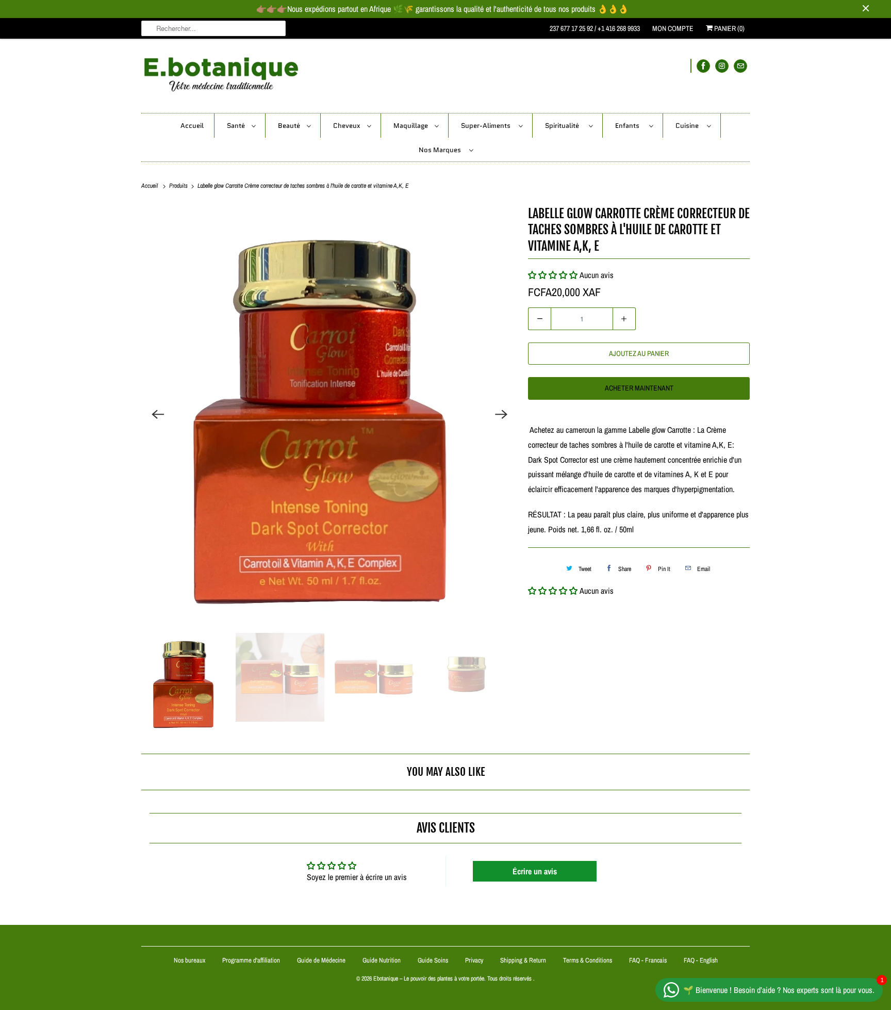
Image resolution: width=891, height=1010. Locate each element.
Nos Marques (441, 150)
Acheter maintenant (639, 388)
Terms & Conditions (587, 960)
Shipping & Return (523, 960)
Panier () (729, 28)
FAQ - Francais (648, 960)
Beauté (290, 126)
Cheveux (347, 126)
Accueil (192, 126)
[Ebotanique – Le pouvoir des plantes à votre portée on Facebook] (703, 65)
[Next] (501, 414)
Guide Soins (434, 960)
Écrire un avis (535, 871)
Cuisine (688, 126)
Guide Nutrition (382, 960)
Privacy (474, 960)
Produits (179, 186)
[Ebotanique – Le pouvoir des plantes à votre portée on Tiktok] (690, 65)
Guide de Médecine (322, 960)
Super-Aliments (487, 126)
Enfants (629, 126)
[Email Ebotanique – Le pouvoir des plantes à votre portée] (740, 65)
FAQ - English (701, 960)
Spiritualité (564, 126)
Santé (236, 126)
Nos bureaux (189, 960)
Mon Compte (673, 28)
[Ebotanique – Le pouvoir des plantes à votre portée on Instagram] (722, 65)
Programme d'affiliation (251, 960)
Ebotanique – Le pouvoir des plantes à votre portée (428, 978)
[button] (553, 590)
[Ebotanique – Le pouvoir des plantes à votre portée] (445, 78)
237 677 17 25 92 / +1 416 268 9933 (595, 28)
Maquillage (411, 126)
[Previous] (157, 414)
